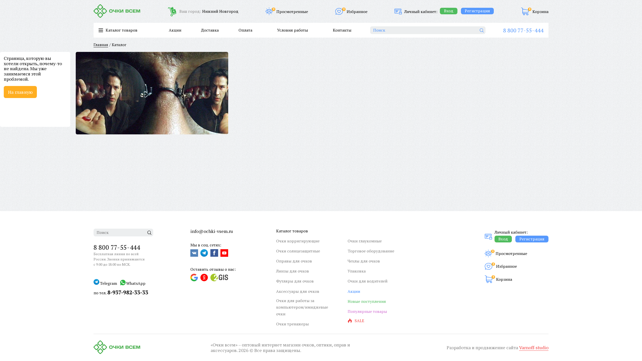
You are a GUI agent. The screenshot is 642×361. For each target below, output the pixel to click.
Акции (175, 30)
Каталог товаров (292, 231)
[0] (525, 11)
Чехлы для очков (364, 261)
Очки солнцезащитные (298, 251)
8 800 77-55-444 (523, 30)
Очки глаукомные (365, 241)
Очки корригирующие (297, 241)
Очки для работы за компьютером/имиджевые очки (302, 307)
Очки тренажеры (292, 324)
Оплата (245, 30)
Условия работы (292, 30)
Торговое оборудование (371, 251)
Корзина (540, 11)
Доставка (210, 30)
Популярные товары (367, 311)
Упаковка (357, 271)
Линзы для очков (292, 271)
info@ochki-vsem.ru (211, 231)
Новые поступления (367, 301)
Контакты (342, 30)
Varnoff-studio (533, 347)
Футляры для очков (295, 281)
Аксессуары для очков (297, 291)
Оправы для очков (294, 261)
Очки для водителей (367, 281)
